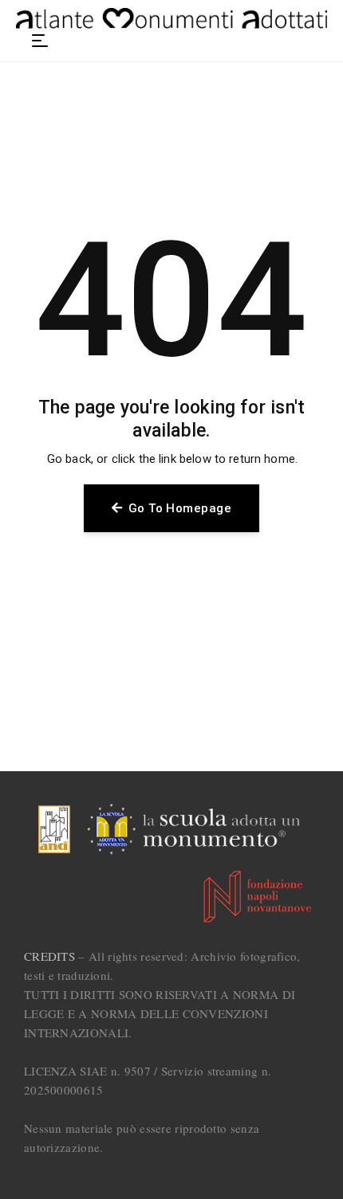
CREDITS (49, 956)
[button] (40, 41)
